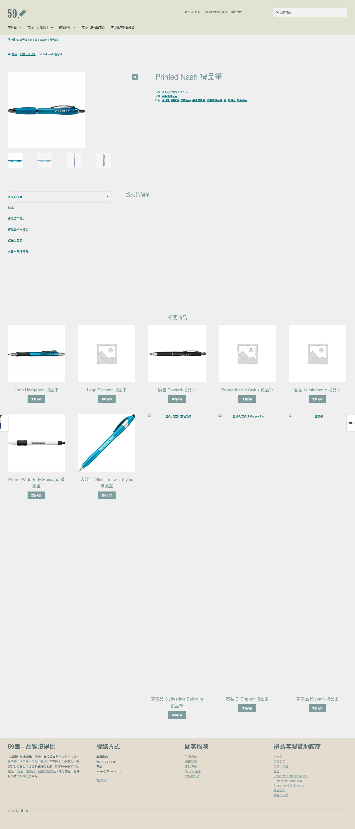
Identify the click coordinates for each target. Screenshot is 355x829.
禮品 (28, 776)
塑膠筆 (175, 100)
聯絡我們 (236, 11)
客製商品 (279, 761)
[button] (135, 77)
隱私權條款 (192, 776)
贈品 (20, 771)
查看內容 (36, 399)
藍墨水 (232, 100)
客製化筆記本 (40, 761)
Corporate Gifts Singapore (290, 776)
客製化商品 (280, 795)
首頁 (14, 54)
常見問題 (191, 766)
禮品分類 (65, 27)
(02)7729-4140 (191, 11)
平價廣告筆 (198, 100)
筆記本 (43, 39)
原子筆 (33, 39)
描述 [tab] (11, 208)
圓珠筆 (166, 100)
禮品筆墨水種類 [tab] (18, 229)
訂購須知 (191, 757)
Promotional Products (287, 781)
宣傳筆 (12, 761)
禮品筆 (24, 761)
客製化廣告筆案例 (93, 27)
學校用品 (185, 100)
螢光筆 (53, 39)
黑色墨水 (242, 100)
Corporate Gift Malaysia (288, 785)
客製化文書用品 (37, 27)
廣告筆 (12, 27)
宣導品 (30, 771)
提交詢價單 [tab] (15, 197)
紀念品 (277, 757)
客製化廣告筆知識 (123, 27)
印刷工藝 (191, 761)
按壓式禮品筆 (214, 100)
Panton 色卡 (193, 771)
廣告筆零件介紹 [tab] (18, 251)
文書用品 (67, 761)
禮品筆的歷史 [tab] (17, 219)
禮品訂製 (279, 790)
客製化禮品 (280, 766)
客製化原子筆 (28, 54)
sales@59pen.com (216, 11)
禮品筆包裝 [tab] (15, 240)
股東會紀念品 (47, 771)
